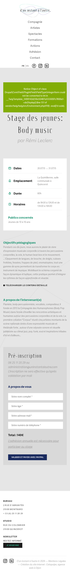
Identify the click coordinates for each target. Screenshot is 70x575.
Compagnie (35, 22)
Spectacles (35, 34)
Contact (35, 58)
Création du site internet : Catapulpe (39, 564)
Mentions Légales (57, 561)
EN (27, 66)
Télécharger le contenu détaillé (25, 285)
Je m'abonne (13, 545)
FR (23, 66)
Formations (35, 40)
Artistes (35, 28)
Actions (35, 46)
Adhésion (35, 52)
